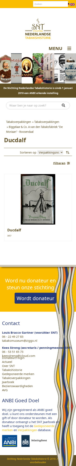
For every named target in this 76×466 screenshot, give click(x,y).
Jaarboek (8, 382)
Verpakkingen (27, 430)
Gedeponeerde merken (18, 374)
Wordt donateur (35, 298)
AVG (5, 390)
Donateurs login (51, 12)
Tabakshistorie (12, 370)
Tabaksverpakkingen (16, 378)
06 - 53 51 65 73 (12, 352)
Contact (31, 12)
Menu (55, 48)
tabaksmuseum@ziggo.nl (19, 341)
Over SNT (16, 12)
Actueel (7, 362)
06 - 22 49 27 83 (12, 336)
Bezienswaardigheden (17, 386)
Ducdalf (14, 230)
